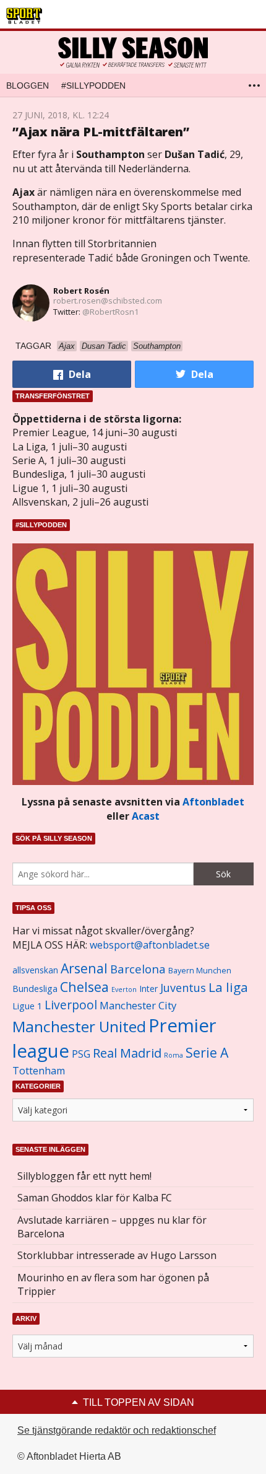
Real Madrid (127, 1053)
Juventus (183, 987)
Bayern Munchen (199, 970)
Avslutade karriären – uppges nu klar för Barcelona (112, 1226)
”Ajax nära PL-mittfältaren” (100, 131)
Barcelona (138, 968)
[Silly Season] (133, 52)
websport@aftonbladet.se (150, 945)
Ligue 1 (27, 1006)
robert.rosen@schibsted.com (107, 300)
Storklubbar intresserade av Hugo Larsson (117, 1255)
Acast (146, 816)
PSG (81, 1054)
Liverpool (71, 1004)
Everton (124, 989)
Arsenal (84, 968)
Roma (173, 1055)
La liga (228, 987)
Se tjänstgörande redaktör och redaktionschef (116, 1430)
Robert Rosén (81, 290)
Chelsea (84, 987)
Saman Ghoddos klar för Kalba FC (94, 1197)
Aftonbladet (213, 802)
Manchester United (79, 1026)
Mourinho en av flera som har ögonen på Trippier (113, 1284)
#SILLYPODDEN (93, 85)
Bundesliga (35, 988)
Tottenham (38, 1070)
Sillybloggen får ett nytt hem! (84, 1176)
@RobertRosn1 (110, 311)
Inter (148, 988)
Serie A (207, 1052)
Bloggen (27, 85)
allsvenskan (35, 970)
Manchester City (138, 1005)
